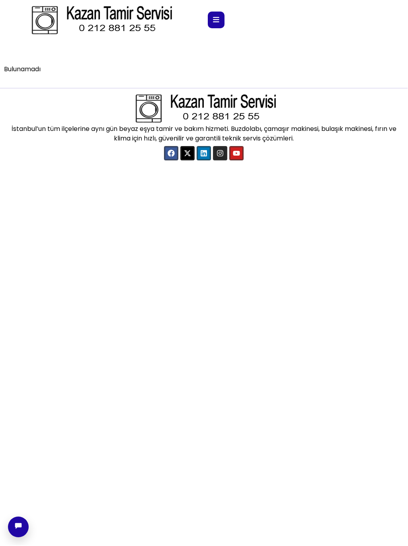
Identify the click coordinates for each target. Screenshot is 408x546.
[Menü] (216, 20)
